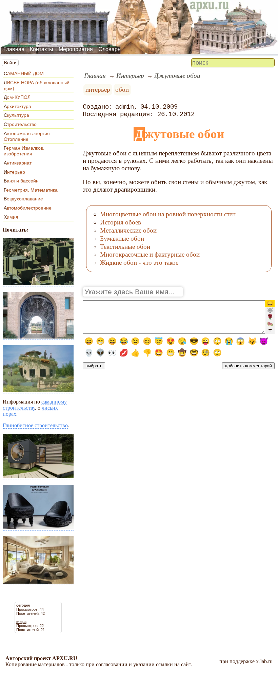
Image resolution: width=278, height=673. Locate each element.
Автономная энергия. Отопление (27, 136)
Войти (10, 62)
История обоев (120, 222)
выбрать (93, 365)
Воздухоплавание (23, 198)
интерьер (97, 89)
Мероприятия (76, 49)
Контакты (41, 49)
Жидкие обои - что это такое (139, 262)
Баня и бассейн (21, 180)
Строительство (20, 124)
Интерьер (14, 172)
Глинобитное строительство (35, 425)
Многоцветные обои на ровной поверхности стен (168, 214)
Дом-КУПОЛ (17, 97)
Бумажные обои (122, 238)
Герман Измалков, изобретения (24, 150)
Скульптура (16, 115)
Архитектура (17, 106)
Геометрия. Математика (31, 190)
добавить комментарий (248, 365)
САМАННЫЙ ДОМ (24, 73)
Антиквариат (18, 163)
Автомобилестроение (28, 208)
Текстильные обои (125, 246)
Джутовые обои (177, 75)
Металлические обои (128, 230)
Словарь (109, 49)
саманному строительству (35, 405)
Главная (13, 49)
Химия (11, 217)
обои (122, 89)
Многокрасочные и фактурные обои (150, 254)
